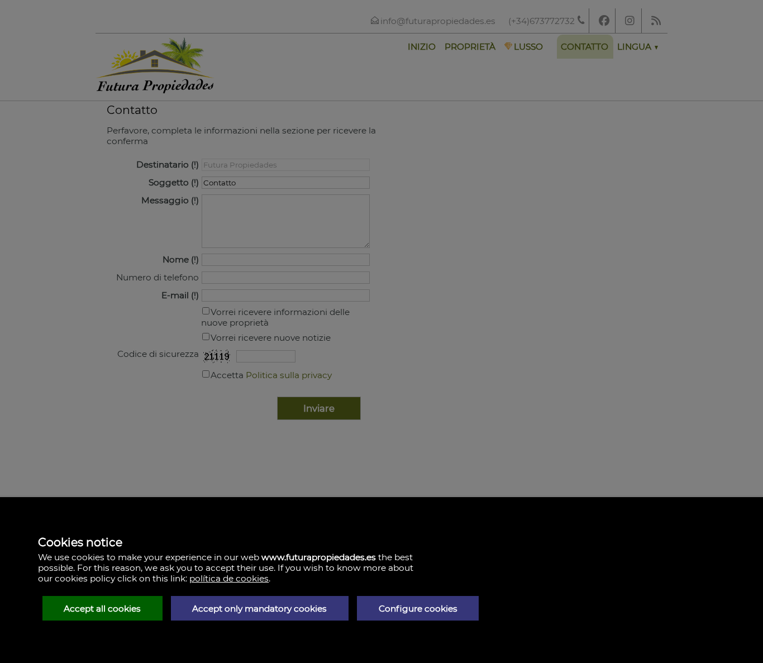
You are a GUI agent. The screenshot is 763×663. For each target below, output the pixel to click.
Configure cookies (418, 608)
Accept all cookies (102, 608)
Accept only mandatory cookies (259, 608)
